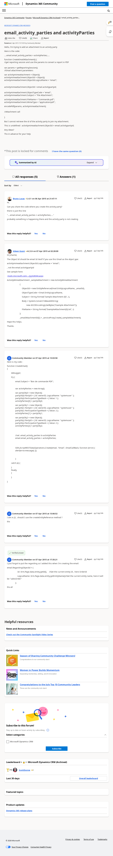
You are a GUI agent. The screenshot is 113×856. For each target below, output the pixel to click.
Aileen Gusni (19, 251)
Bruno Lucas (19, 198)
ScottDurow (24, 770)
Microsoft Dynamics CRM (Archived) (46, 18)
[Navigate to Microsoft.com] (11, 3)
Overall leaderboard (88, 778)
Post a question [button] (97, 4)
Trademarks (102, 839)
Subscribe (56, 748)
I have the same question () (67, 151)
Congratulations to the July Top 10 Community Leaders (50, 684)
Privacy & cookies (72, 839)
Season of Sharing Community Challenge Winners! (47, 656)
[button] (98, 4)
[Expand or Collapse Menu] (4, 10)
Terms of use (89, 839)
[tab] (25, 178)
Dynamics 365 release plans (19, 810)
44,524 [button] (30, 251)
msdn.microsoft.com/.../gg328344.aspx (25, 276)
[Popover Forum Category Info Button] (47, 730)
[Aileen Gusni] (9, 251)
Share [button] (35, 38)
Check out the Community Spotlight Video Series (29, 634)
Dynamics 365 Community (42, 3)
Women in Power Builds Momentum (40, 670)
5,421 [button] (29, 198)
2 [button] (33, 770)
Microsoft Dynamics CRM (21, 742)
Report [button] (46, 38)
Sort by (7, 185)
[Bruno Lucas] (9, 199)
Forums (29, 18)
